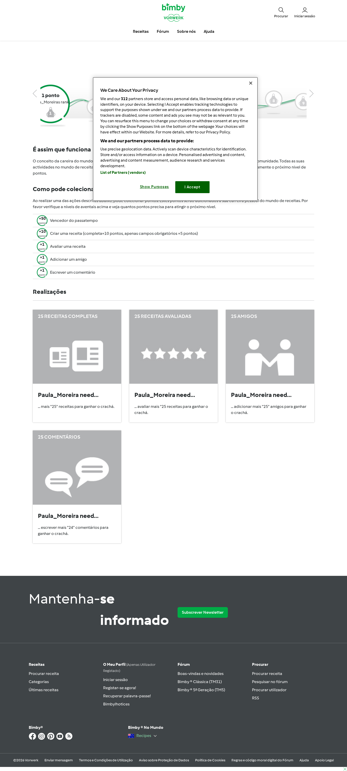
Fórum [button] (163, 31)
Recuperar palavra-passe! (127, 695)
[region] (175, 139)
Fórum (184, 664)
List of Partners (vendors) (123, 172)
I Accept (192, 187)
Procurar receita (44, 673)
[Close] (250, 83)
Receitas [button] (141, 31)
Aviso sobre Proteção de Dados (164, 760)
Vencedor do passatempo (74, 220)
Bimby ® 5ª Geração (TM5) (201, 689)
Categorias (39, 681)
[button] (281, 12)
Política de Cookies (210, 760)
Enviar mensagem (58, 760)
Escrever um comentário (72, 272)
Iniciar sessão (115, 679)
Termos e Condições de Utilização (106, 760)
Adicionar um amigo (68, 259)
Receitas (36, 664)
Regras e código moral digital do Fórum (262, 760)
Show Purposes (154, 186)
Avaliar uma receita (68, 246)
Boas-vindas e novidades (201, 673)
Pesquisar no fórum (270, 681)
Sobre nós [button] (186, 31)
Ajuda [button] (209, 31)
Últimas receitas (43, 689)
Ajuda (304, 760)
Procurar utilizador (269, 689)
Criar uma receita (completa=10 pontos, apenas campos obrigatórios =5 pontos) (124, 233)
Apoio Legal (324, 760)
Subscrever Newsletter (203, 612)
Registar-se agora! (119, 687)
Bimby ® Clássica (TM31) (200, 681)
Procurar (260, 664)
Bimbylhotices (116, 704)
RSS (255, 698)
